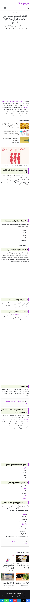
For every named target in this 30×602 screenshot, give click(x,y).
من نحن (26, 596)
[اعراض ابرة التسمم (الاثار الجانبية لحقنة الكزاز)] (24, 140)
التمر (25, 468)
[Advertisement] (15, 47)
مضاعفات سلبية (25, 419)
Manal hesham (22, 28)
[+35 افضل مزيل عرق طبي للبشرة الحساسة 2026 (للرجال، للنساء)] (24, 133)
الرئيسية (16, 12)
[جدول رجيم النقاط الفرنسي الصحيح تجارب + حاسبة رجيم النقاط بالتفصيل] (22, 576)
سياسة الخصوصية (19, 596)
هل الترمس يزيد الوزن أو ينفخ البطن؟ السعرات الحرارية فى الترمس (10, 125)
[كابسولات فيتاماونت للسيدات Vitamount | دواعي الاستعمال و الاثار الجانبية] (7, 558)
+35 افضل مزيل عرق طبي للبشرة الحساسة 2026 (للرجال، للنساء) (11, 132)
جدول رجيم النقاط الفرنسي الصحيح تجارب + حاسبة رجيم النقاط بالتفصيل (22, 583)
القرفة (24, 514)
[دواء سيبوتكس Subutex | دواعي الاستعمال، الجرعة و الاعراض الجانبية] (22, 558)
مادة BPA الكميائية (17, 314)
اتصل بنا (4, 596)
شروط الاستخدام (10, 596)
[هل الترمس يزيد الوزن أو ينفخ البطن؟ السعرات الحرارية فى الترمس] (24, 126)
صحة (12, 12)
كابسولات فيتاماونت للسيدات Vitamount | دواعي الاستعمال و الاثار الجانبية (8, 566)
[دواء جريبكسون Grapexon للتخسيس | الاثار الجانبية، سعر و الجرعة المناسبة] (7, 576)
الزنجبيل (24, 524)
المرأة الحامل (25, 107)
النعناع (24, 488)
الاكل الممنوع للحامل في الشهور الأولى (12, 101)
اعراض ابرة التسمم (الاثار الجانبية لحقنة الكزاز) (11, 139)
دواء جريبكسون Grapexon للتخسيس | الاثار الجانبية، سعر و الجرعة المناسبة (8, 583)
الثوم (25, 495)
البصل (24, 498)
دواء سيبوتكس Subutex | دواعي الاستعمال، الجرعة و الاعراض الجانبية (22, 565)
